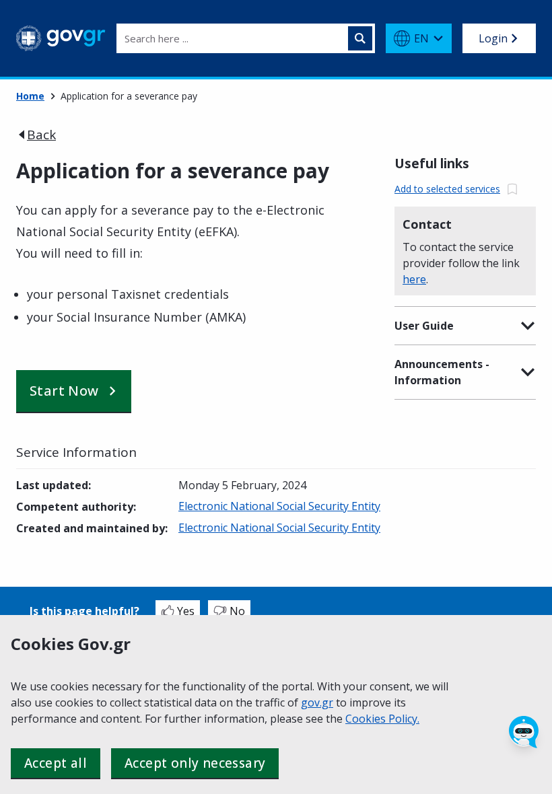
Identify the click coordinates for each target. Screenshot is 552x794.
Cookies (366, 718)
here (414, 279)
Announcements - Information (441, 372)
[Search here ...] (360, 38)
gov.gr (317, 702)
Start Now (64, 391)
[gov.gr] (61, 38)
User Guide (424, 325)
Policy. (403, 718)
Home (30, 95)
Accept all (55, 763)
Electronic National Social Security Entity (279, 506)
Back (41, 134)
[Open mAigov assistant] (524, 732)
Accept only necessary (195, 763)
